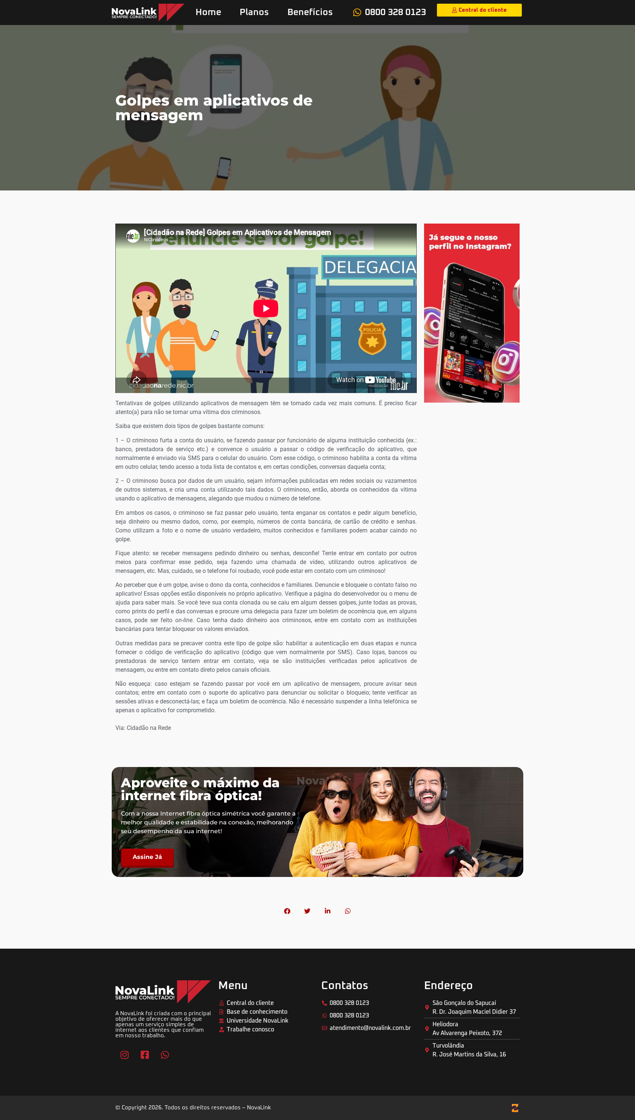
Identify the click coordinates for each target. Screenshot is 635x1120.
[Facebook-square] (145, 1055)
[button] (287, 911)
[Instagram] (124, 1055)
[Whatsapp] (165, 1055)
